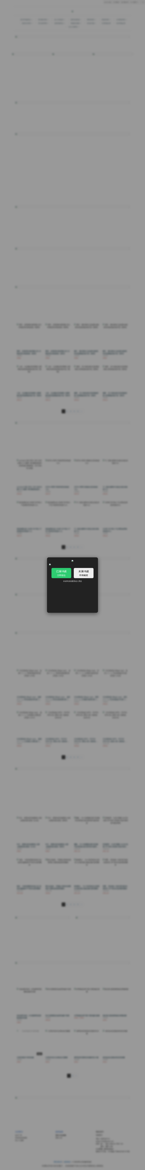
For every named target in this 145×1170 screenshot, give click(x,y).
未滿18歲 (83, 573)
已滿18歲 (61, 573)
